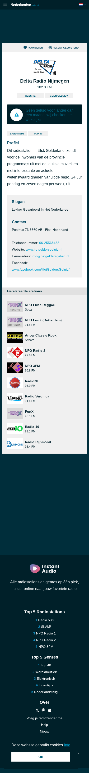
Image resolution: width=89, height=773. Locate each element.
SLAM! (46, 627)
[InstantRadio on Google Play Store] (43, 711)
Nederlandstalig (46, 692)
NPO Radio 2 (46, 640)
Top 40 (38, 133)
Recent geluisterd (66, 47)
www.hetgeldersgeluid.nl (44, 249)
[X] (37, 711)
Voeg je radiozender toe (44, 718)
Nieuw (44, 731)
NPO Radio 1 (46, 633)
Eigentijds (17, 133)
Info (67, 745)
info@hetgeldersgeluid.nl (50, 256)
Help (44, 725)
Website (30, 95)
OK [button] (40, 757)
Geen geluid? (59, 95)
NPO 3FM (45, 647)
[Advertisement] (45, 26)
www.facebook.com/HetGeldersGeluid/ (41, 269)
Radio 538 (46, 620)
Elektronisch (46, 678)
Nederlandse (24, 5)
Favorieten (35, 47)
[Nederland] (83, 5)
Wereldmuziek (46, 672)
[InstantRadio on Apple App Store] (50, 711)
